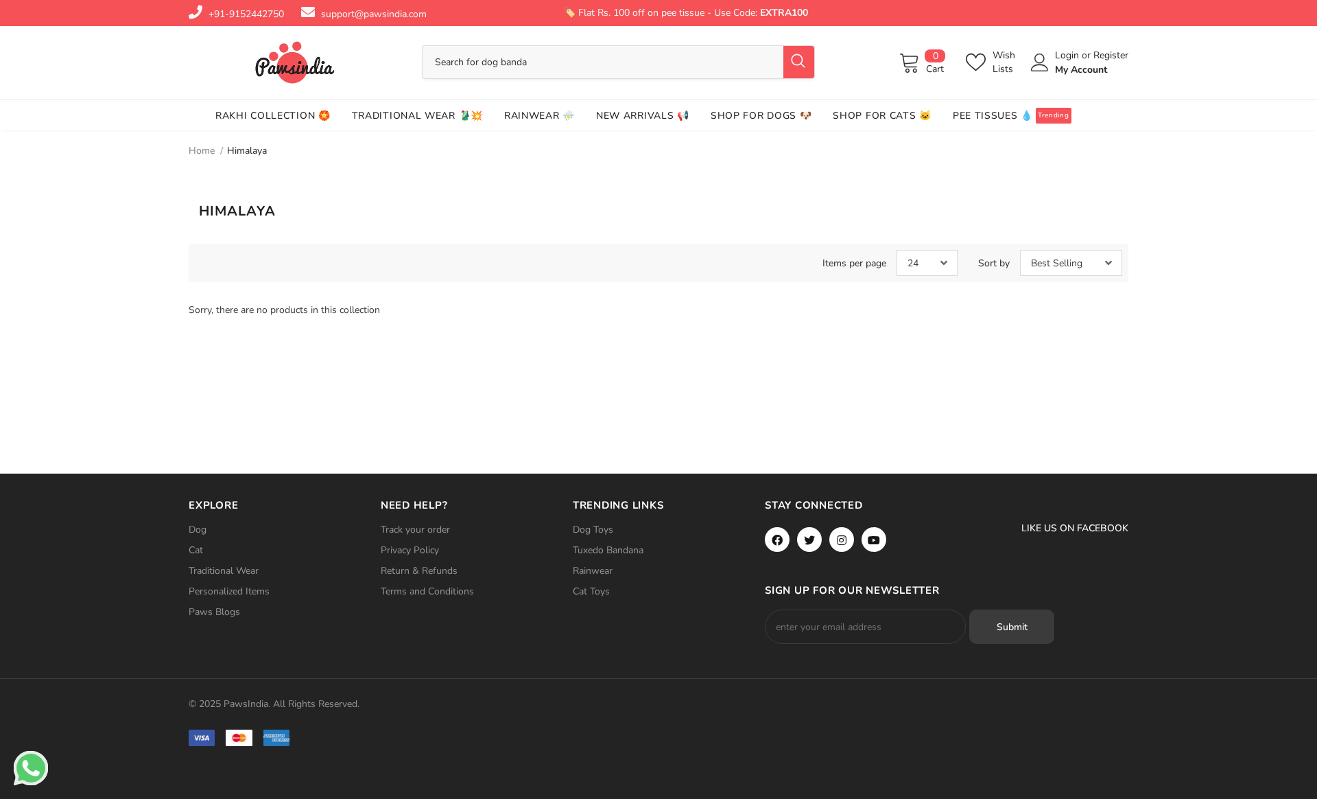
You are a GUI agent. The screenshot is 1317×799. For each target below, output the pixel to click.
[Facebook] (777, 539)
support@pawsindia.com (374, 14)
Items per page (854, 263)
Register (1110, 55)
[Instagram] (841, 539)
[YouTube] (874, 539)
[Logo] (295, 62)
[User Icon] (1039, 62)
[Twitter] (809, 539)
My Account (1081, 69)
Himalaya (247, 150)
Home (202, 150)
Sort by (994, 263)
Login (1068, 55)
